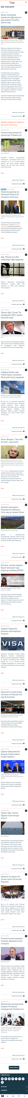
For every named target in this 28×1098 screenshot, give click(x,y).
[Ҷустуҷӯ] (24, 1096)
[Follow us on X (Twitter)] (16, 1078)
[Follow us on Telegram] (19, 1078)
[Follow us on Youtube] (9, 1078)
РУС (19, 1096)
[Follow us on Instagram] (12, 1078)
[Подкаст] (2, 1082)
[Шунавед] (7, 1096)
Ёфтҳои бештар (14, 1067)
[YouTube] (13, 1096)
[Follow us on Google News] (2, 1078)
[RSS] (23, 1078)
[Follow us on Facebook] (5, 1078)
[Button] (18, 112)
